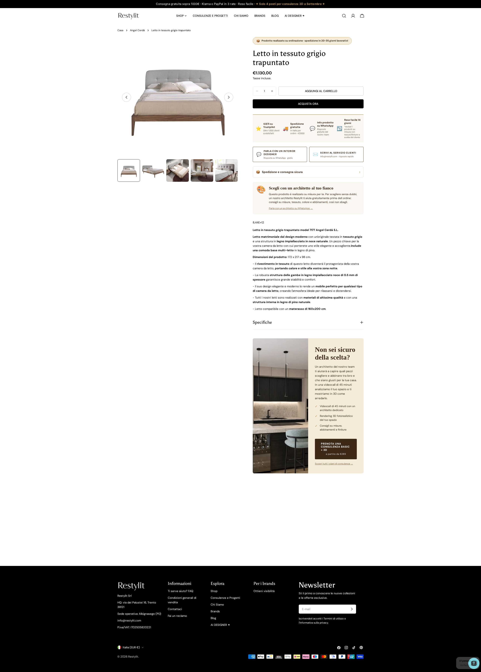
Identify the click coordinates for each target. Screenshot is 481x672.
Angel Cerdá (137, 30)
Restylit (133, 656)
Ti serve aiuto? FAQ (180, 591)
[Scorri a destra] (228, 97)
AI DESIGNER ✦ (220, 625)
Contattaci (175, 609)
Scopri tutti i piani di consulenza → (334, 463)
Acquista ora (308, 104)
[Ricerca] (344, 16)
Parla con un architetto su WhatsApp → (291, 208)
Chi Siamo (217, 604)
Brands (215, 611)
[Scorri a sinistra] (126, 97)
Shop (214, 591)
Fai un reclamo (177, 616)
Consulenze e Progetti (225, 598)
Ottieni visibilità (264, 591)
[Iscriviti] (352, 609)
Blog (213, 618)
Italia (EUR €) (131, 647)
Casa (120, 30)
